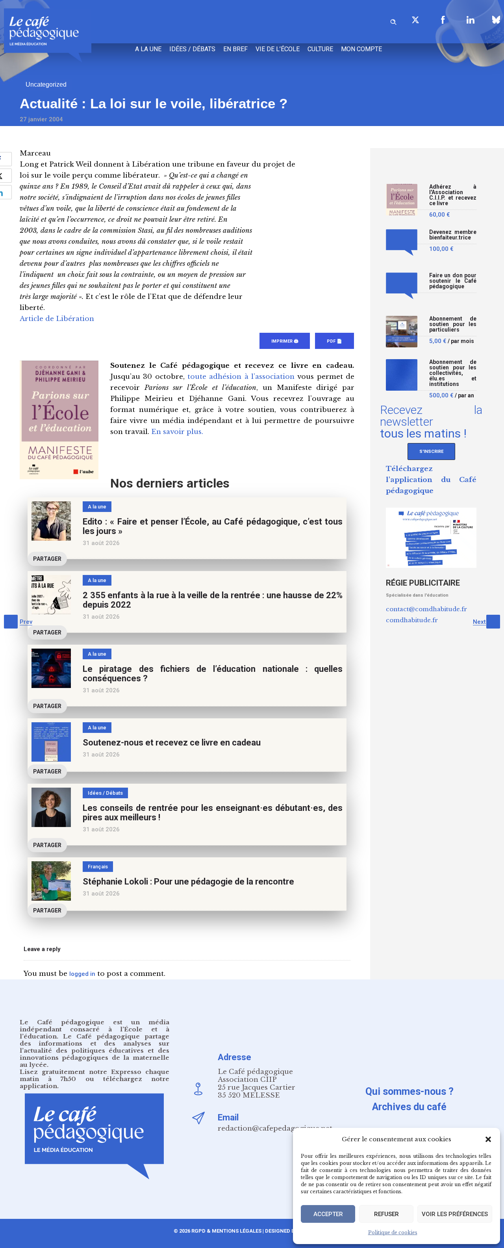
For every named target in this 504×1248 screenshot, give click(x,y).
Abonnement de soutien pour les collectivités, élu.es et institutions (452, 373)
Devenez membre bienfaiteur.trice (452, 235)
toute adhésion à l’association (241, 377)
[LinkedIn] (470, 20)
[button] (488, 1139)
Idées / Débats (192, 49)
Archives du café (409, 1107)
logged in (82, 973)
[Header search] (393, 20)
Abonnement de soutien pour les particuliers (452, 324)
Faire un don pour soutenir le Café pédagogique (452, 281)
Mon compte (361, 49)
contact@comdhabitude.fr (426, 609)
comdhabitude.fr (412, 620)
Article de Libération (57, 319)
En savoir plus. (177, 432)
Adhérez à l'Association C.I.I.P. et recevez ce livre (452, 195)
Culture (320, 49)
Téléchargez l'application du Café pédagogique (431, 480)
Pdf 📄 (334, 341)
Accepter (328, 1214)
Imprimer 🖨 (284, 341)
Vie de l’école (278, 49)
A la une (148, 49)
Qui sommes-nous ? (409, 1091)
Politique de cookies (392, 1232)
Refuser (386, 1214)
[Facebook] (443, 20)
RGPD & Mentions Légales (226, 1231)
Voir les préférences (455, 1214)
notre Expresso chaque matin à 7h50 (94, 1075)
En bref (235, 49)
